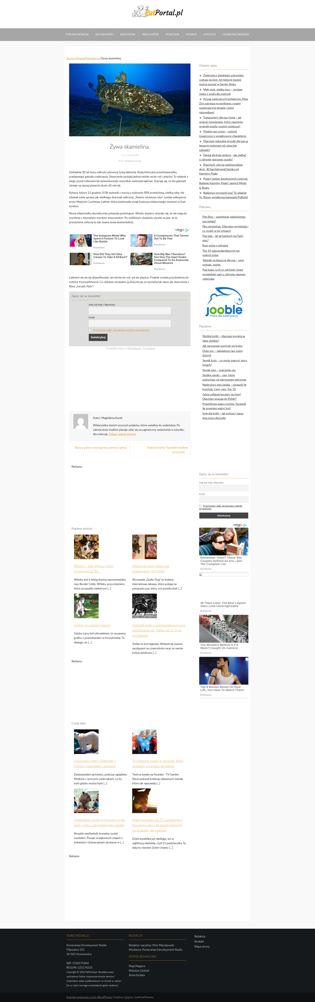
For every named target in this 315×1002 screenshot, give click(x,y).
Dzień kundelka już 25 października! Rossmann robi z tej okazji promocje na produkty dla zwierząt (157, 825)
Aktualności (104, 34)
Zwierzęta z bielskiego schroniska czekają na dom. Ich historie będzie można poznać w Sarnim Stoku (221, 80)
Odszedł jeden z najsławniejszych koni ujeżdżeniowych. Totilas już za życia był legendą (158, 631)
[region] (130, 382)
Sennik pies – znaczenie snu (219, 370)
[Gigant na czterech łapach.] (86, 616)
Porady (191, 34)
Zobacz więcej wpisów (122, 434)
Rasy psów (127, 34)
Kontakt (199, 941)
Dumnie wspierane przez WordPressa (89, 997)
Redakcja (199, 936)
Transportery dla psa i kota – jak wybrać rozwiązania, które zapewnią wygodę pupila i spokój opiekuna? (221, 122)
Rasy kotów (150, 34)
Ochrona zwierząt (235, 34)
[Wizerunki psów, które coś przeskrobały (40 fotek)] (144, 557)
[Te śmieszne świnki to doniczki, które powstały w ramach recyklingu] (144, 752)
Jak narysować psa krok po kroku (222, 346)
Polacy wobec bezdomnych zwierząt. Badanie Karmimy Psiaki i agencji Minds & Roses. (223, 183)
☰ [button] (1, 26)
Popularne (149, 348)
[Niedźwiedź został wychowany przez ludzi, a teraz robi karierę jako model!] (86, 811)
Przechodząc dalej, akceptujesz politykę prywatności (121, 330)
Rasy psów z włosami (215, 245)
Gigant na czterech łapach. (92, 625)
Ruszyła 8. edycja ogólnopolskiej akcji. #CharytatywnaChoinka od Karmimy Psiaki (221, 169)
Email (92, 317)
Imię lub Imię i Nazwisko (102, 305)
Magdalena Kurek (133, 161)
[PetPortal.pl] (157, 18)
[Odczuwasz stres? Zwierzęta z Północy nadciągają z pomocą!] (86, 752)
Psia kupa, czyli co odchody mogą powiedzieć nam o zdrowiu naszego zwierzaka (223, 274)
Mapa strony (202, 946)
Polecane (172, 34)
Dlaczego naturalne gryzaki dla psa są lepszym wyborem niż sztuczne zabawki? (223, 146)
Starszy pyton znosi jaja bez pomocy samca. (101, 447)
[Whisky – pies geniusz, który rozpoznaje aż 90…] (86, 557)
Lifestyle (209, 34)
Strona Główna (77, 34)
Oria (127, 997)
